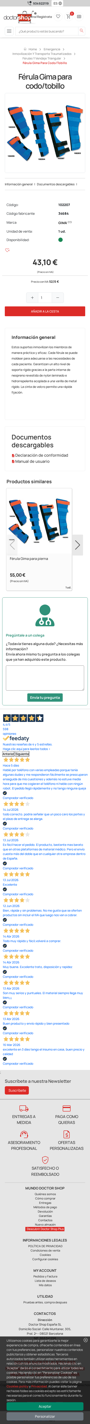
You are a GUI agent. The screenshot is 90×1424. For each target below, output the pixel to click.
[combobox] (54, 3)
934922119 (41, 3)
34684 (63, 213)
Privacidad (39, 1386)
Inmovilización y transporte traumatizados (41, 54)
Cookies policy (17, 1386)
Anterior (8, 754)
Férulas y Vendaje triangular (41, 58)
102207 (64, 205)
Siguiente (22, 754)
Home (30, 49)
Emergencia (52, 49)
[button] (61, 3)
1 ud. (62, 231)
